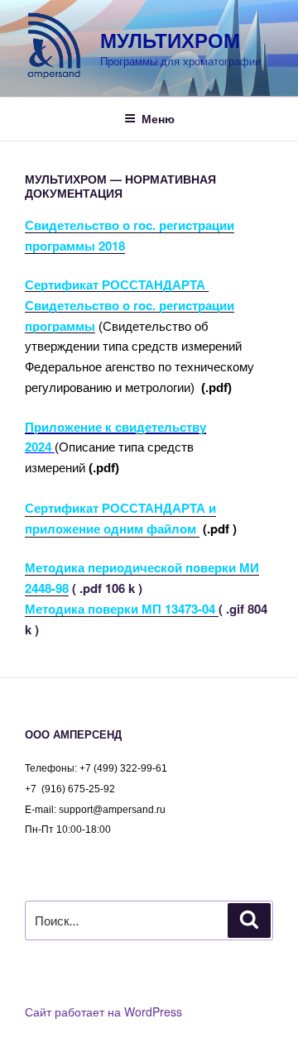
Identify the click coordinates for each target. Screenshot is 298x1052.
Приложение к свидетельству (115, 427)
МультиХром (170, 40)
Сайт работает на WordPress (103, 1011)
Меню (158, 118)
